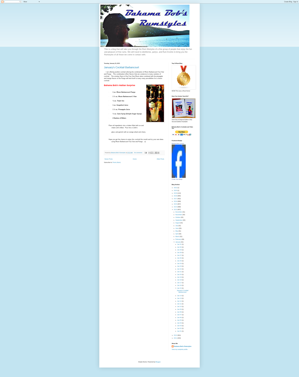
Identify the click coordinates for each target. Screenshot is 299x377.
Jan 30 (179, 247)
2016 (175, 201)
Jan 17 (179, 283)
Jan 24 (179, 263)
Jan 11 (179, 304)
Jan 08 (179, 312)
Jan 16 (179, 285)
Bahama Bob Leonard (178, 143)
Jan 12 (179, 301)
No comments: (138, 152)
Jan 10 (179, 306)
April (177, 234)
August (177, 223)
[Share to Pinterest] (158, 153)
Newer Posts (109, 159)
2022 (175, 187)
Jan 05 (179, 320)
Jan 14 (179, 295)
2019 (175, 193)
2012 (175, 335)
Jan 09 (179, 309)
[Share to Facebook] (156, 153)
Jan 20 (179, 274)
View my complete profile (180, 349)
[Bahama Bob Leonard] (179, 177)
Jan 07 (179, 315)
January (178, 242)
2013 (175, 209)
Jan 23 (179, 266)
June (177, 228)
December (178, 212)
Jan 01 (179, 331)
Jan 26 (179, 258)
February (178, 239)
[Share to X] (154, 153)
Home (135, 159)
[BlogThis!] (152, 153)
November (178, 214)
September (179, 220)
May (176, 231)
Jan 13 (179, 298)
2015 (175, 204)
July (176, 225)
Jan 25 (179, 261)
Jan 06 (179, 317)
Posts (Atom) (117, 162)
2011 (175, 338)
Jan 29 (179, 250)
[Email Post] (145, 152)
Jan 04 (179, 323)
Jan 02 (179, 328)
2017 (175, 198)
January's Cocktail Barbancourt (121, 67)
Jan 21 (179, 272)
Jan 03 (179, 326)
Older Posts (160, 159)
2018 (175, 196)
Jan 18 (179, 280)
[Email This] (149, 153)
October (178, 217)
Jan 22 (179, 269)
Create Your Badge (177, 179)
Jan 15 (179, 288)
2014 (175, 207)
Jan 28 (179, 252)
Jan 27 (179, 255)
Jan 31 (179, 244)
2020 (175, 190)
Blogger (158, 362)
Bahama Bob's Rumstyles (182, 346)
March (177, 236)
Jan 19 (179, 277)
